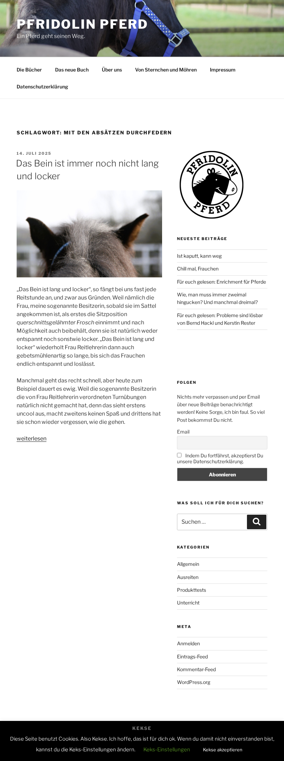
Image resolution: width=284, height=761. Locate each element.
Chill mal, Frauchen (198, 269)
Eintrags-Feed (192, 656)
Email (183, 432)
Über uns (112, 70)
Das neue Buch (72, 70)
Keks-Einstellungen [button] (166, 749)
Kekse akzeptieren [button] (222, 749)
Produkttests (191, 590)
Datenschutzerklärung (42, 86)
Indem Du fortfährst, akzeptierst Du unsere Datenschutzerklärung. (220, 458)
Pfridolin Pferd (82, 24)
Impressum (223, 70)
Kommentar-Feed (196, 669)
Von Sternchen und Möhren (166, 70)
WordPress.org (193, 682)
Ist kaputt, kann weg (199, 256)
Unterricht (188, 603)
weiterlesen (31, 438)
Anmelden (188, 643)
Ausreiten (187, 577)
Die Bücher (29, 70)
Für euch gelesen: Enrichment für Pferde (221, 282)
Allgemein (188, 564)
